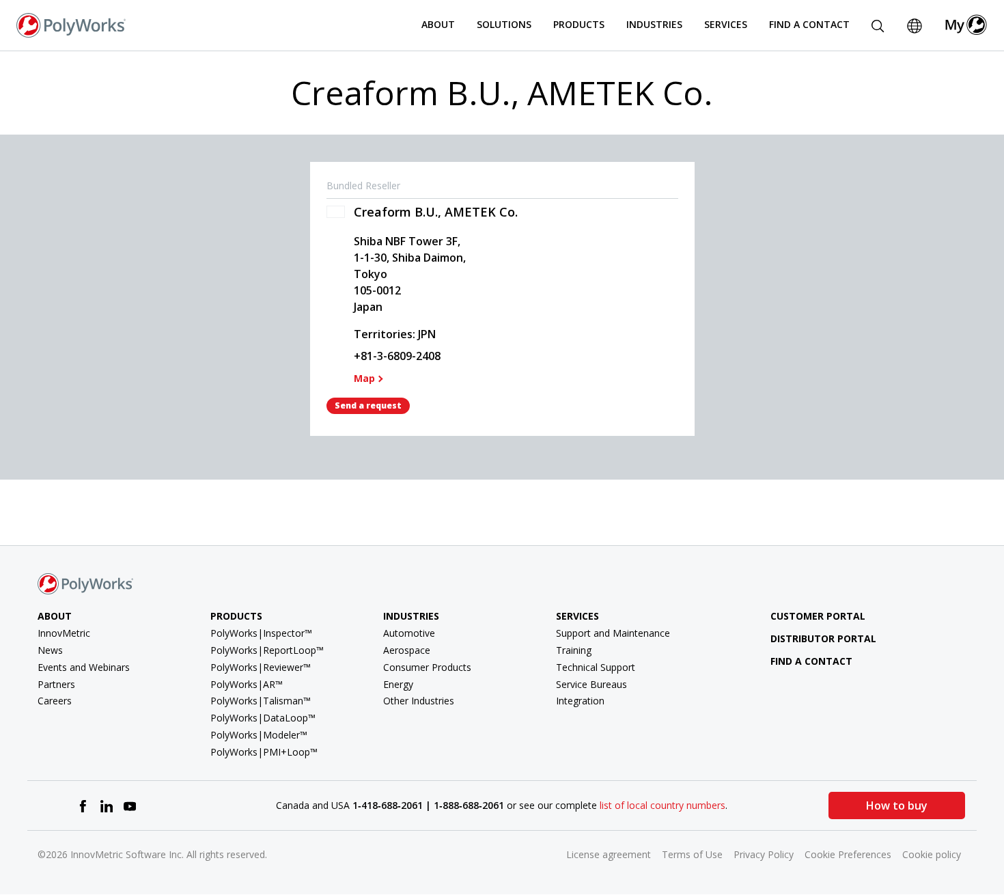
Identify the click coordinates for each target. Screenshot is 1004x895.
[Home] (71, 23)
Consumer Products (427, 667)
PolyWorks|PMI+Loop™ (264, 751)
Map (364, 378)
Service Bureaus (591, 684)
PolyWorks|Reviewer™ (260, 667)
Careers (55, 700)
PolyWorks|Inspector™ (261, 632)
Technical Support (595, 667)
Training (573, 650)
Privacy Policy (764, 854)
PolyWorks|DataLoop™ (263, 717)
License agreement (608, 854)
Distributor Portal (823, 638)
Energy (398, 684)
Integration (580, 700)
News (50, 650)
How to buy (897, 805)
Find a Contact (809, 24)
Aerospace (406, 650)
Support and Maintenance (613, 632)
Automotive (409, 632)
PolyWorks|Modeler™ (258, 734)
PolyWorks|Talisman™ (260, 700)
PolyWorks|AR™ (246, 684)
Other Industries (418, 700)
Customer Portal (817, 615)
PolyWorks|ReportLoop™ (267, 650)
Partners (56, 684)
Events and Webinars (84, 667)
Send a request (368, 405)
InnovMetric (64, 632)
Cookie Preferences (848, 854)
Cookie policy (931, 854)
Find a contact (811, 661)
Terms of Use (692, 854)
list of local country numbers (662, 805)
